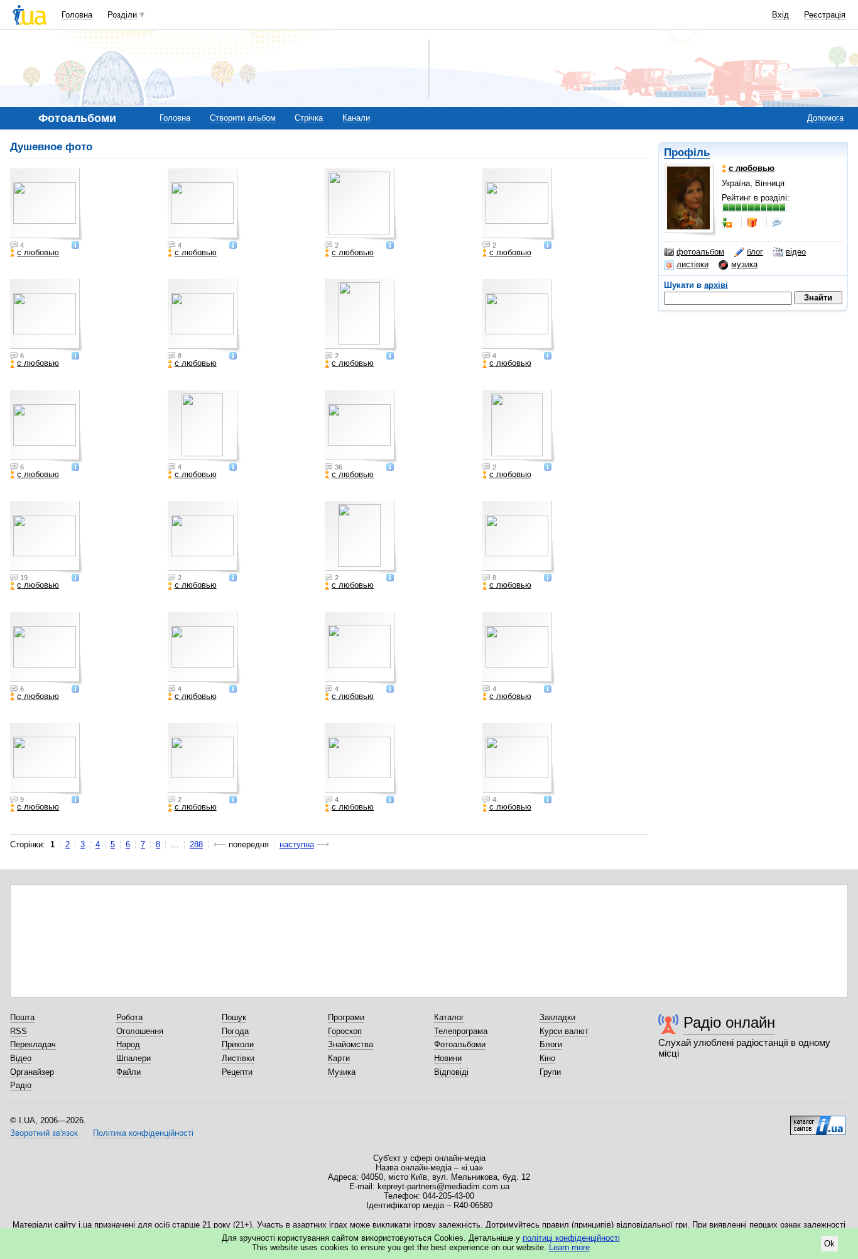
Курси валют (564, 1031)
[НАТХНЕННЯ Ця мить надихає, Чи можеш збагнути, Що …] (518, 426)
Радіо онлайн (729, 1022)
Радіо (20, 1085)
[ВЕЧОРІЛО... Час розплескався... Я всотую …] (361, 426)
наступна (297, 844)
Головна (77, 14)
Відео (20, 1058)
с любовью (38, 252)
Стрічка (309, 118)
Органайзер (32, 1072)
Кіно (547, 1058)
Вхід (780, 14)
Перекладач (33, 1044)
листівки (692, 264)
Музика (342, 1072)
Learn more (569, 1247)
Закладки (557, 1017)
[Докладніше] (75, 246)
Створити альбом (243, 118)
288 (196, 844)
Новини (448, 1058)
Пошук (234, 1017)
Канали (356, 118)
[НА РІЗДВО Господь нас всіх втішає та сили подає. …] (46, 537)
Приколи (238, 1044)
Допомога (825, 118)
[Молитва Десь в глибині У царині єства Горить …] (204, 426)
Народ (128, 1044)
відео (796, 251)
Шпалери (133, 1058)
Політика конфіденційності (143, 1133)
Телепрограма (460, 1031)
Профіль (687, 152)
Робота (129, 1017)
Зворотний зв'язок (44, 1133)
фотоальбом (700, 251)
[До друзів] (728, 222)
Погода (235, 1031)
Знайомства (350, 1044)
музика (744, 264)
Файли (128, 1072)
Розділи (122, 14)
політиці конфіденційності (571, 1238)
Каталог (449, 1017)
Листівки (238, 1058)
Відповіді (451, 1072)
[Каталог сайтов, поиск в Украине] (817, 1121)
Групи (550, 1072)
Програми (346, 1017)
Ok (829, 1243)
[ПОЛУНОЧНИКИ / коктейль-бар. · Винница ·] (361, 537)
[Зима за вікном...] (46, 648)
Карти (339, 1058)
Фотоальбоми (460, 1044)
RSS (18, 1031)
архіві (716, 285)
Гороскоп (345, 1031)
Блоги (551, 1044)
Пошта (22, 1017)
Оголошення (139, 1031)
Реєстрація (824, 14)
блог (755, 251)
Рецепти (237, 1072)
